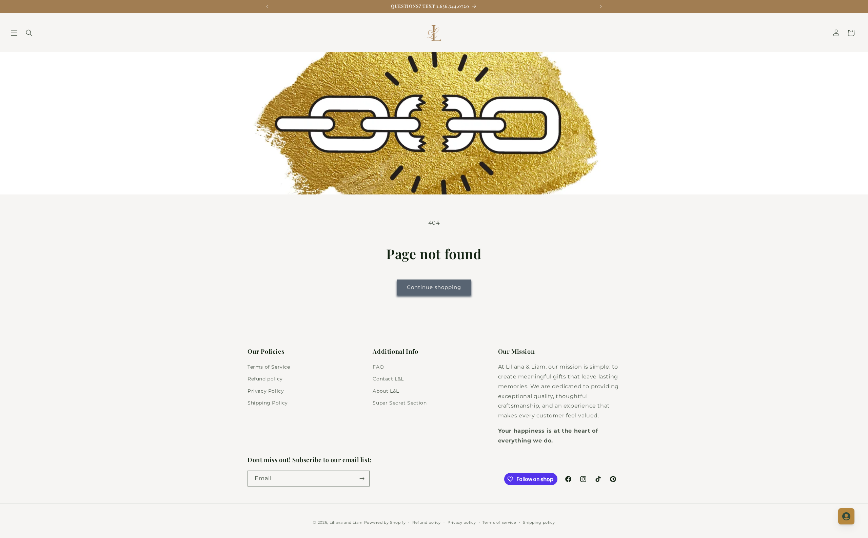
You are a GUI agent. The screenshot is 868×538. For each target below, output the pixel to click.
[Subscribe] (361, 479)
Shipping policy (539, 522)
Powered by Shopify (385, 522)
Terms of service (499, 522)
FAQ (378, 367)
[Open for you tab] (846, 516)
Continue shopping (434, 287)
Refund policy (265, 379)
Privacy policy (462, 522)
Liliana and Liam (346, 522)
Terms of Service (269, 367)
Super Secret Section (400, 403)
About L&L (386, 391)
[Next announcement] (600, 6)
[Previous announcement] (267, 6)
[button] (14, 32)
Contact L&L (388, 379)
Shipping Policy (268, 403)
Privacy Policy (266, 391)
